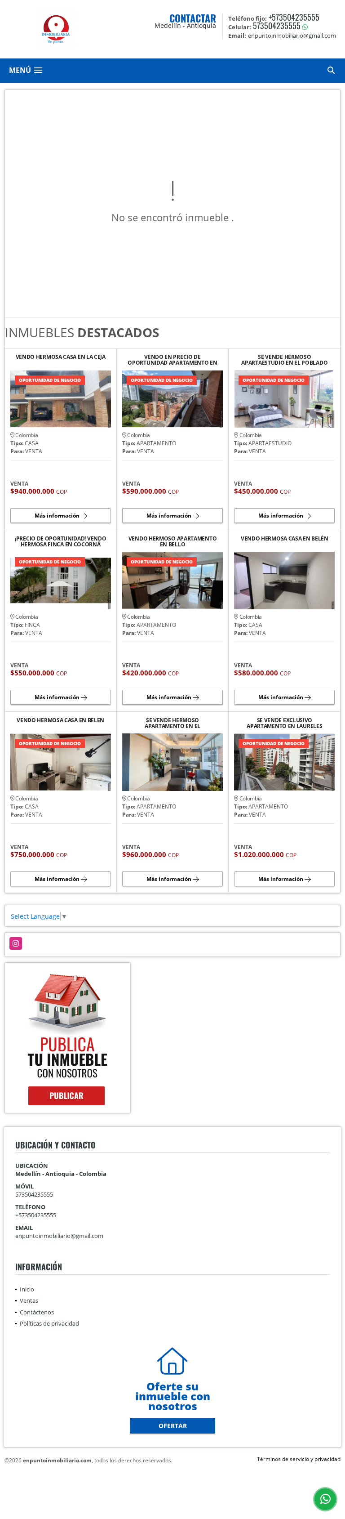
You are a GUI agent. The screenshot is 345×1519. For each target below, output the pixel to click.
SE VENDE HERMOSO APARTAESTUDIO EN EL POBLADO (284, 360)
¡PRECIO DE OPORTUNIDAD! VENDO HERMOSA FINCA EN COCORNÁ (60, 541)
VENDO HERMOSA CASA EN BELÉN (284, 539)
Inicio (27, 1289)
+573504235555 (294, 17)
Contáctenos (37, 1312)
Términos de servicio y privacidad (299, 1459)
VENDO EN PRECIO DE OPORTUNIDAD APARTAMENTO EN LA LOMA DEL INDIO (172, 360)
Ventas (29, 1300)
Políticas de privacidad (49, 1323)
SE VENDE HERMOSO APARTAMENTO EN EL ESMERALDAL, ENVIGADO (172, 723)
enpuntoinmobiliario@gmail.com (59, 1236)
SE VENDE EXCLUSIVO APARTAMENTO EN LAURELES (284, 723)
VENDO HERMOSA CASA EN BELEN (60, 720)
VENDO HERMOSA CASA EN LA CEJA (61, 357)
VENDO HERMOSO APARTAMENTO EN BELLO (172, 541)
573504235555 (277, 25)
